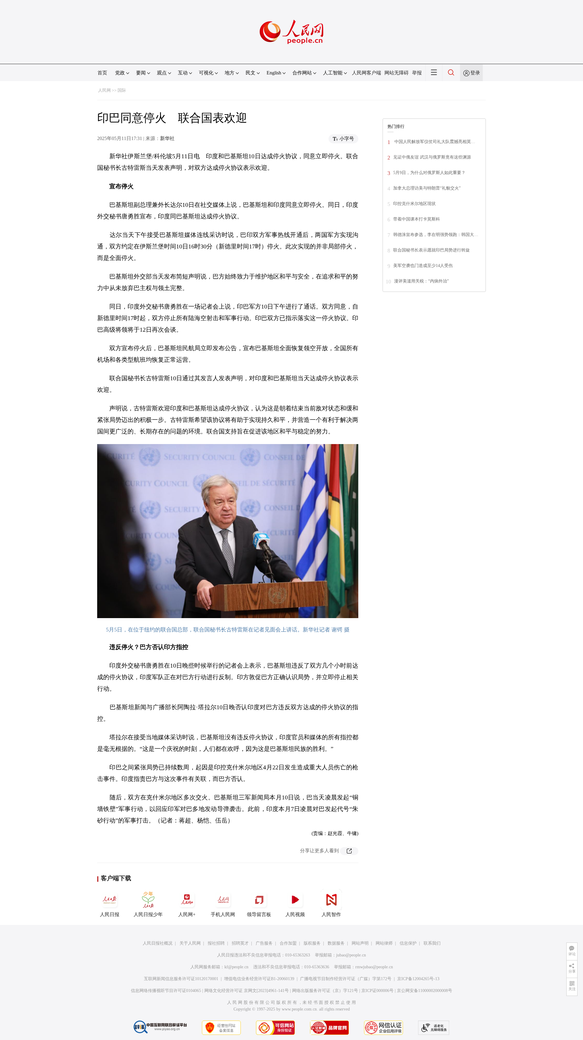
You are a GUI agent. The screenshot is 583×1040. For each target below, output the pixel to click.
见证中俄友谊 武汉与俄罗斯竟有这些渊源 (432, 157)
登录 (475, 72)
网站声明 (360, 943)
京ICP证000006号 (377, 990)
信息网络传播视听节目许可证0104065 (166, 990)
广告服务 (264, 943)
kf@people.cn (236, 967)
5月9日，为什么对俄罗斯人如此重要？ (429, 172)
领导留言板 (259, 914)
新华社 (167, 138)
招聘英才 (240, 943)
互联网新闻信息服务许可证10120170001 (181, 979)
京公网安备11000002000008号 (424, 990)
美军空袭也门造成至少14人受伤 (423, 265)
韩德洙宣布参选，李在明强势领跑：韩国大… (435, 234)
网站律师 (384, 943)
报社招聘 (216, 943)
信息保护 (408, 943)
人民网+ (187, 914)
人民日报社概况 (157, 943)
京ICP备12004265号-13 (418, 979)
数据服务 (336, 943)
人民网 (104, 90)
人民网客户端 (366, 72)
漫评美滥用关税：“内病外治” (421, 281)
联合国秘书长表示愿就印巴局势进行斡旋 (431, 250)
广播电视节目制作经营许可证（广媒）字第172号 (345, 979)
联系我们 (432, 943)
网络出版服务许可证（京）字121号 (325, 990)
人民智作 (331, 914)
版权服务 (312, 943)
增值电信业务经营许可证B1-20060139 (259, 979)
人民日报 (109, 914)
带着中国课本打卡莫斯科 (416, 219)
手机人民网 (223, 914)
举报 (417, 72)
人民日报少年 (148, 914)
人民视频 (295, 914)
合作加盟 (288, 943)
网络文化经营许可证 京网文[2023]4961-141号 (246, 990)
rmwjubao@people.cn (374, 967)
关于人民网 (190, 943)
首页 (102, 72)
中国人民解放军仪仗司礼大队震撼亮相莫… (434, 141)
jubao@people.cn (351, 955)
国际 (122, 90)
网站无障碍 (396, 72)
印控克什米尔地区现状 (414, 203)
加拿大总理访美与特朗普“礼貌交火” (427, 188)
